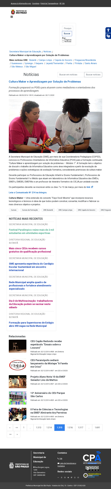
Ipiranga (29, 63)
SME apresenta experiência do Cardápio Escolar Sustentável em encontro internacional (31, 267)
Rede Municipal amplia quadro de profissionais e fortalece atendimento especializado (30, 285)
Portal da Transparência (49, 3)
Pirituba (78, 63)
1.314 (49, 427)
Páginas (68, 40)
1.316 (70, 427)
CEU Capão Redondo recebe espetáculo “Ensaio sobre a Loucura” (46, 344)
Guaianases (16, 63)
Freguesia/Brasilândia (85, 60)
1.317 (80, 427)
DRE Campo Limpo (65, 210)
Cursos (13, 210)
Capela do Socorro (63, 60)
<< (17, 427)
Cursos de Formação (30, 210)
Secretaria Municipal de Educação (25, 51)
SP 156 (62, 3)
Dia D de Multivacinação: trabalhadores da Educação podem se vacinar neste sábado (31, 304)
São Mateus (17, 66)
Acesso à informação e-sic (21, 3)
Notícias (68, 41)
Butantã (32, 60)
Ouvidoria (35, 3)
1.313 (38, 427)
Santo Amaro (91, 63)
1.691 (97, 427)
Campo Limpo (45, 60)
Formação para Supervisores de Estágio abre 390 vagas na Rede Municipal (31, 324)
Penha (69, 63)
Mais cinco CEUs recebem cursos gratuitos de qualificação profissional (30, 250)
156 (60, 459)
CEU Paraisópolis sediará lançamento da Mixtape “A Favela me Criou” (49, 363)
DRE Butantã (48, 210)
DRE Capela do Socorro (86, 210)
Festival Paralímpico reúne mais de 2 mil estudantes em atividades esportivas (31, 231)
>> (10, 434)
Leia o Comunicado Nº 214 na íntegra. (28, 192)
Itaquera (39, 63)
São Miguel (30, 66)
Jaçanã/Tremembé (54, 63)
